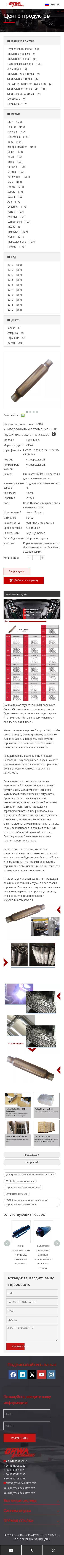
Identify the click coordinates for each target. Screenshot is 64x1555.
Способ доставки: (14, 538)
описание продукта (16, 594)
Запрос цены (17, 571)
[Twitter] (32, 1374)
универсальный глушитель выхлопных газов (30, 1174)
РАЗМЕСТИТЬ (18, 1346)
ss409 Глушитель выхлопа (20, 1181)
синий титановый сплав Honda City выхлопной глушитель (21, 1254)
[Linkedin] (22, 1374)
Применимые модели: (11, 467)
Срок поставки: (13, 527)
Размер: (8, 474)
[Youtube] (41, 1374)
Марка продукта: (14, 445)
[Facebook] (13, 1374)
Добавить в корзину (26, 580)
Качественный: (13, 512)
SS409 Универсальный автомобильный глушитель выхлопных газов (27, 1202)
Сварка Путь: (11, 533)
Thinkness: (10, 493)
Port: (6, 503)
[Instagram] (51, 1374)
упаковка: (9, 543)
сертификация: (12, 450)
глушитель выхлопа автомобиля (23, 1187)
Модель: (9, 440)
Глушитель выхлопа (16, 1193)
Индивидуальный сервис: (14, 485)
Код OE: (8, 459)
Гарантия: (9, 498)
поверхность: (12, 522)
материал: (10, 517)
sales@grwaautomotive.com (21, 1483)
